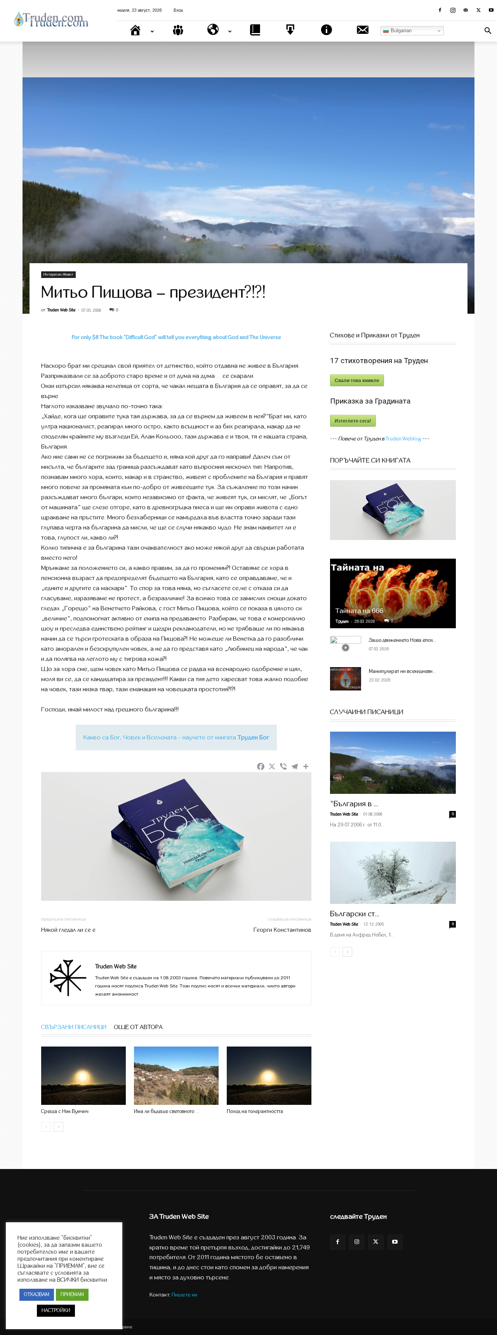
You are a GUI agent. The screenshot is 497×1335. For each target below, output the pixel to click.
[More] (306, 766)
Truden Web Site (61, 310)
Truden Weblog (403, 439)
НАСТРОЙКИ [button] (56, 1310)
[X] (478, 10)
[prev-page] (46, 1127)
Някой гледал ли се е (68, 930)
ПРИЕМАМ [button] (72, 1294)
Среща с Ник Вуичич (65, 1111)
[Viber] (283, 766)
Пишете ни (184, 1295)
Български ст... (354, 914)
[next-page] (58, 1127)
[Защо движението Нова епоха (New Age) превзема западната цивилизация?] (345, 647)
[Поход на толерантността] (269, 1076)
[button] (487, 31)
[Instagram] (453, 10)
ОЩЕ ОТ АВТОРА (138, 1027)
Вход (178, 10)
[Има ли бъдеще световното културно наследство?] (176, 1076)
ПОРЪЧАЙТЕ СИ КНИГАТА (370, 460)
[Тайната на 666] (393, 593)
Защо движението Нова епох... (402, 640)
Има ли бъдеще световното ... (166, 1111)
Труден (342, 621)
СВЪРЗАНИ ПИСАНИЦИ (73, 1027)
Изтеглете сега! (353, 420)
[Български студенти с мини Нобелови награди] (393, 873)
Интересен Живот (58, 274)
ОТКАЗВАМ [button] (36, 1294)
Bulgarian (400, 30)
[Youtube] (491, 10)
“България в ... (354, 804)
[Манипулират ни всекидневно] (345, 678)
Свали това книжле (357, 380)
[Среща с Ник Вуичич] (83, 1076)
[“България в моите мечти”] (393, 763)
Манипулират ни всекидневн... (402, 671)
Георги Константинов (282, 930)
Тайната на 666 (359, 611)
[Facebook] (440, 10)
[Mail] (465, 10)
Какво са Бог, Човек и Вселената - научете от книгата (176, 737)
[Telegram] (294, 766)
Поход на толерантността (255, 1111)
